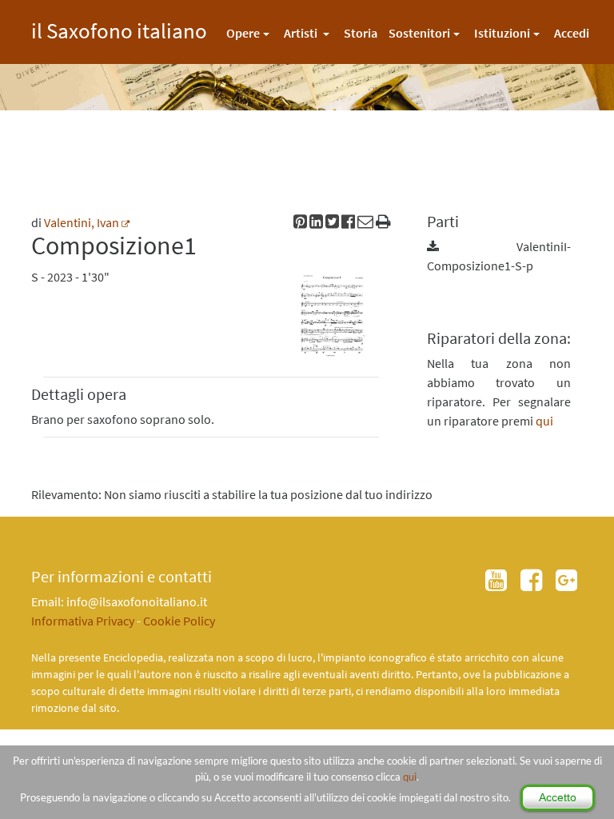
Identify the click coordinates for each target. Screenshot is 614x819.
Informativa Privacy (82, 621)
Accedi (571, 33)
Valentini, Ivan (81, 222)
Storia (360, 33)
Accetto (557, 797)
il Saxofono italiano (119, 28)
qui (410, 776)
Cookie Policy (179, 621)
